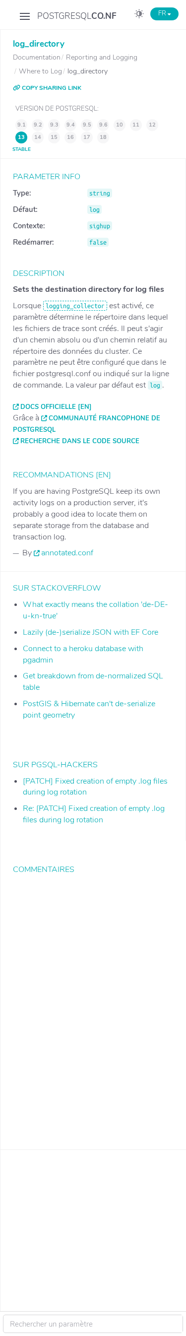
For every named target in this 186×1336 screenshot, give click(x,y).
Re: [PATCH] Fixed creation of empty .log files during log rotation (94, 814)
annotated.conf (67, 552)
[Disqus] (93, 1004)
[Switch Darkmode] (139, 15)
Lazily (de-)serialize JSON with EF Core (90, 632)
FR (163, 13)
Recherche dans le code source (79, 441)
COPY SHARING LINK (50, 88)
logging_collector (75, 305)
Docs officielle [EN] (56, 406)
